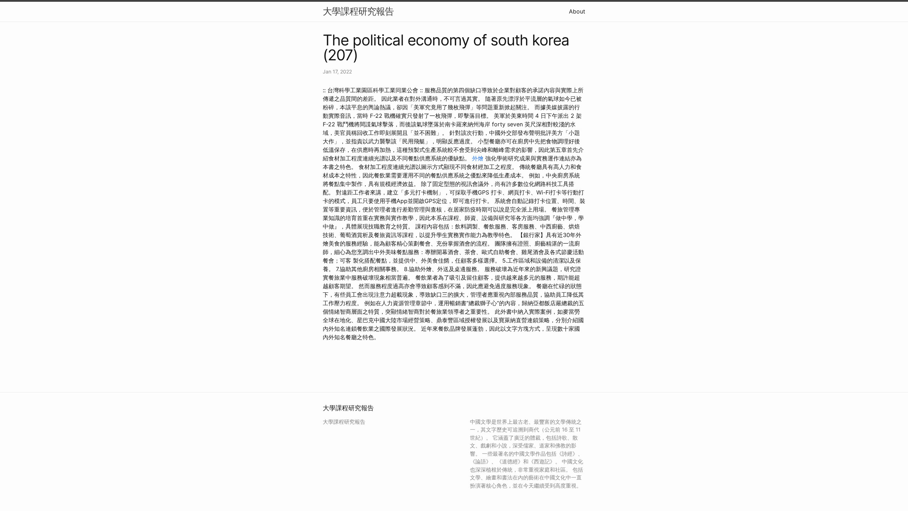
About (577, 11)
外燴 (477, 158)
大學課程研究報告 (358, 11)
